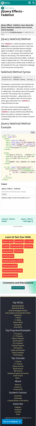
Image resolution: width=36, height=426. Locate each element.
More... (18, 378)
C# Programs (18, 348)
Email (18, 414)
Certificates (18, 398)
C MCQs (6, 246)
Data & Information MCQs (12, 270)
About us (18, 385)
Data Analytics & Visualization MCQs (18, 313)
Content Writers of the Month (18, 401)
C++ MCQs (29, 241)
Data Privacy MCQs (10, 266)
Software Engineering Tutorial (17, 373)
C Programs (18, 334)
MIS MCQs (18, 315)
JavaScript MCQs (17, 246)
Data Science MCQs (10, 275)
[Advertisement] (16, 19)
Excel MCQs (18, 327)
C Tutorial (18, 361)
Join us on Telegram (10, 422)
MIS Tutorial (18, 371)
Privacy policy (18, 389)
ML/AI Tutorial (18, 369)
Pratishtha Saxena (16, 32)
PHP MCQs (19, 251)
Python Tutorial (18, 366)
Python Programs (18, 338)
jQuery (12, 8)
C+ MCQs (18, 320)
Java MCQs (19, 241)
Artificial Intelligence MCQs (13, 261)
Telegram (18, 407)
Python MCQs (8, 241)
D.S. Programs (18, 343)
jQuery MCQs (8, 251)
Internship (18, 396)
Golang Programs (18, 345)
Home (6, 8)
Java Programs (18, 341)
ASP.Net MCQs (8, 256)
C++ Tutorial (18, 364)
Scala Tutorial (18, 376)
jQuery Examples (18, 353)
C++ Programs (18, 336)
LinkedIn (18, 412)
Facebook (18, 410)
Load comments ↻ (18, 288)
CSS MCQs (28, 246)
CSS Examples (18, 355)
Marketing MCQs (18, 306)
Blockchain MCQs (18, 308)
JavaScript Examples (18, 350)
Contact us (18, 387)
